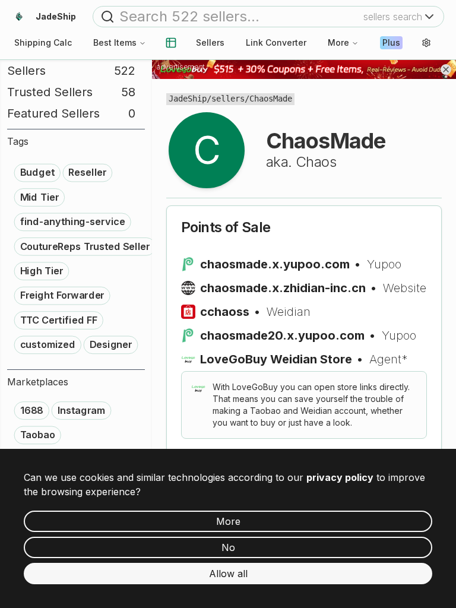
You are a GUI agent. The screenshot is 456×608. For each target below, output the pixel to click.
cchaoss (224, 312)
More (338, 42)
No (228, 547)
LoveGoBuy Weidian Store (276, 359)
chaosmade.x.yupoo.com (275, 264)
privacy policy (339, 477)
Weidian (289, 312)
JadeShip (188, 98)
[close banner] (446, 69)
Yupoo (384, 264)
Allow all (228, 574)
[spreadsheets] (171, 43)
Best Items (115, 42)
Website (404, 288)
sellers (228, 98)
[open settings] (426, 43)
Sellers (210, 42)
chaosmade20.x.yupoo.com (282, 335)
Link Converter (276, 42)
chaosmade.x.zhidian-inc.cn (283, 288)
